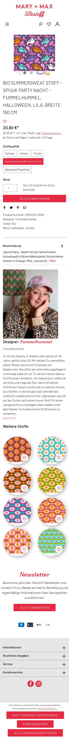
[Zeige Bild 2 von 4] (31, 72)
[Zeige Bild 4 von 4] (44, 72)
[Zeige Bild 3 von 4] (37, 72)
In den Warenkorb (34, 198)
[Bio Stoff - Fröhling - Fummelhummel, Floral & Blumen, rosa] (17, 542)
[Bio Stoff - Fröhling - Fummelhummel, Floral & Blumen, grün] (52, 481)
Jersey (24, 153)
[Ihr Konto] (57, 23)
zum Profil (9, 418)
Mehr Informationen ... (47, 708)
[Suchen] (40, 23)
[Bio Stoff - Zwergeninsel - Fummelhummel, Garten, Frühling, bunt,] (52, 542)
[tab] (33, 253)
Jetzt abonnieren (34, 607)
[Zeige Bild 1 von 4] (24, 72)
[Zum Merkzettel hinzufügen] (5, 121)
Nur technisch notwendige (35, 715)
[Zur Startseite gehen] (34, 10)
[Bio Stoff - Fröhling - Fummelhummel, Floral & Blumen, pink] (52, 511)
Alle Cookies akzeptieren (35, 733)
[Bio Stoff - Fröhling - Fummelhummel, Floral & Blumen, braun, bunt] (17, 481)
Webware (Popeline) (17, 169)
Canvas (9, 153)
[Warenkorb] (64, 22)
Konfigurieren (35, 724)
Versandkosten (51, 133)
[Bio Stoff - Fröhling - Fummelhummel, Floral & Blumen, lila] (17, 511)
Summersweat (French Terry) (23, 161)
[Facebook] (30, 683)
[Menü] (7, 23)
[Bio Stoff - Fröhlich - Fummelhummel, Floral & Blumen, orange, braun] (17, 450)
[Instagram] (38, 683)
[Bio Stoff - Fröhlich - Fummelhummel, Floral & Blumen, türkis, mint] (52, 450)
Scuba (38, 153)
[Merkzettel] (49, 23)
